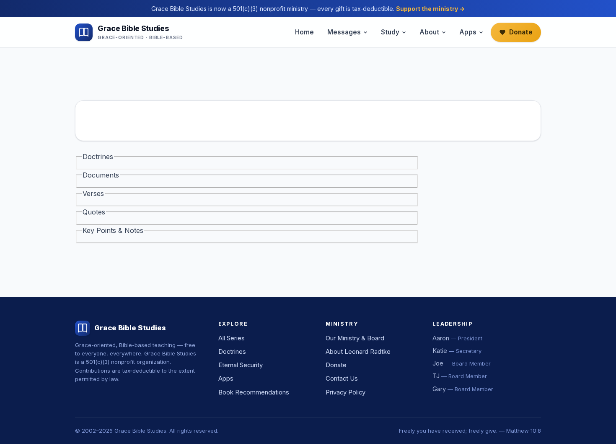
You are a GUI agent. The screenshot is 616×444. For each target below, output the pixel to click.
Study (390, 33)
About (429, 33)
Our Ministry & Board (355, 338)
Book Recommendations (253, 392)
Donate (521, 33)
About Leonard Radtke (358, 351)
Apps (467, 33)
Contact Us (342, 378)
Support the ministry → (430, 8)
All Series (231, 338)
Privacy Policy (345, 392)
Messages (344, 33)
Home (304, 33)
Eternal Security (240, 365)
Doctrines (232, 351)
